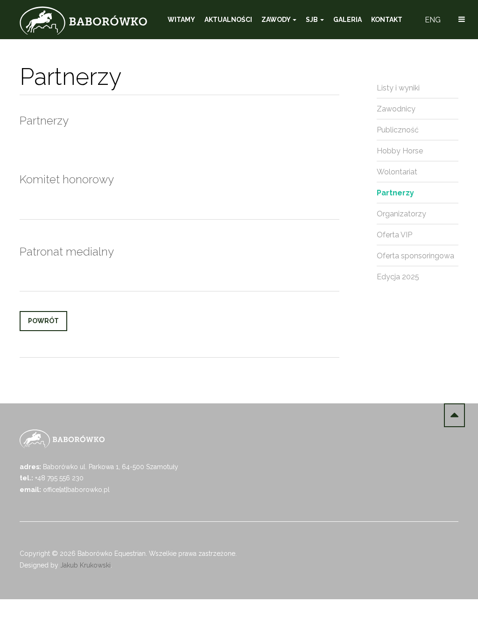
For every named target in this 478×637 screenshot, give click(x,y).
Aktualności (228, 19)
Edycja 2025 (398, 276)
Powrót (43, 321)
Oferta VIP (394, 234)
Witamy (181, 19)
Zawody (276, 19)
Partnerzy (395, 192)
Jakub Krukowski (85, 565)
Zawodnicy (396, 108)
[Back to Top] (454, 415)
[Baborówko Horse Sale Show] (83, 21)
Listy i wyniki (398, 87)
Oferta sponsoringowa (415, 255)
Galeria (347, 19)
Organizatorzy (401, 213)
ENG (433, 19)
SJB (312, 19)
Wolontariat (397, 171)
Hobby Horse (400, 150)
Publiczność (398, 129)
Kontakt (386, 19)
